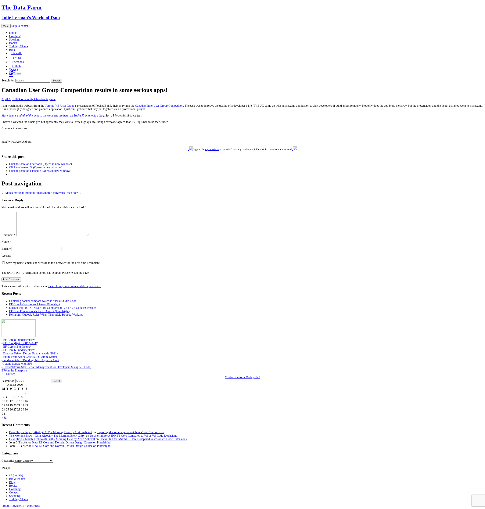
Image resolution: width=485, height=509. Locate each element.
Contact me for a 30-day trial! (242, 377)
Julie (53, 99)
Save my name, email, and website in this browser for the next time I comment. (53, 262)
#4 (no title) (16, 475)
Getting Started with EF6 (17, 363)
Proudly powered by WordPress (21, 505)
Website (6, 255)
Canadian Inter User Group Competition (159, 105)
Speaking (14, 39)
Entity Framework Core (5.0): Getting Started (30, 356)
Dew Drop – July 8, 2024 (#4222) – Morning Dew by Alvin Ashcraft (50, 432)
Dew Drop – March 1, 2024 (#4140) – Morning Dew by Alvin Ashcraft (52, 439)
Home (12, 32)
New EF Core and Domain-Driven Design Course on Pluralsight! (71, 442)
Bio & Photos (17, 478)
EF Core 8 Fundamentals (18, 339)
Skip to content (20, 25)
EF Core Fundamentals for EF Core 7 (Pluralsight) (39, 311)
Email (6, 248)
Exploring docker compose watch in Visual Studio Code (42, 301)
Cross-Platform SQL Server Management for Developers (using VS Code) (46, 367)
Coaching (15, 36)
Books (13, 43)
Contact (13, 492)
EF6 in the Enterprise (14, 370)
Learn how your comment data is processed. (74, 286)
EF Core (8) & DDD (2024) (20, 343)
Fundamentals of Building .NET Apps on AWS (30, 360)
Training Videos (18, 46)
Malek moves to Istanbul (18, 192)
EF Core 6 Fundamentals (18, 350)
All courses (8, 373)
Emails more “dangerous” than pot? (58, 192)
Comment (9, 235)
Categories (8, 460)
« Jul (4, 417)
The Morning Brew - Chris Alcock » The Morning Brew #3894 (47, 435)
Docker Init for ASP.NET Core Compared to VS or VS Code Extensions (52, 307)
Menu (6, 26)
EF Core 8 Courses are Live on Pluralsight (34, 304)
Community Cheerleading (34, 99)
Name (6, 241)
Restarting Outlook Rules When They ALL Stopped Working (46, 314)
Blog (12, 49)
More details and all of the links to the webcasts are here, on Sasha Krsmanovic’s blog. (53, 115)
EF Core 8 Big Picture (16, 346)
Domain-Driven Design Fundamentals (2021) (30, 353)
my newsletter (212, 149)
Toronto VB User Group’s (60, 105)
